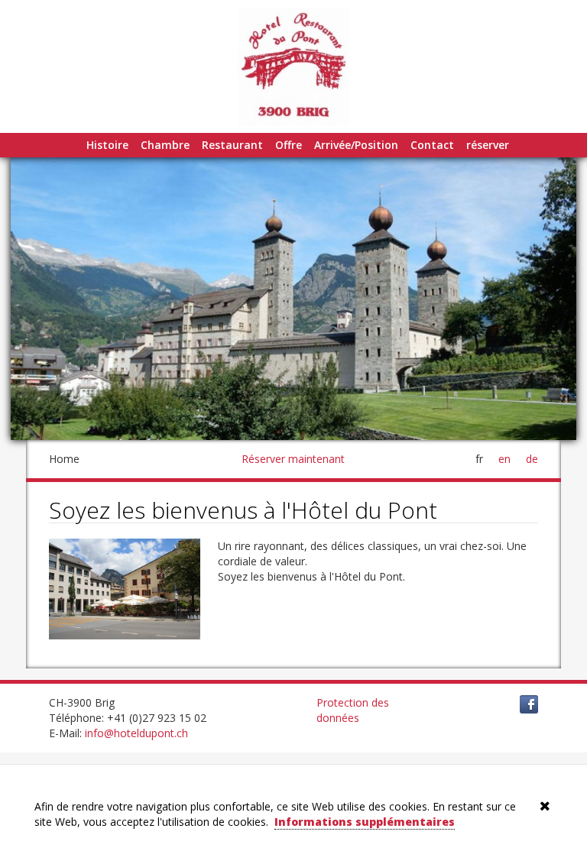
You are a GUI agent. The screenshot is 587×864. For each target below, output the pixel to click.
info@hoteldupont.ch (136, 733)
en (504, 458)
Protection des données (352, 710)
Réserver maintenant (293, 458)
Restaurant (232, 145)
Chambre (165, 145)
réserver (487, 145)
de (532, 458)
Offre (288, 145)
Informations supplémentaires (364, 821)
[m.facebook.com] (529, 703)
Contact (432, 145)
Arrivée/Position (356, 145)
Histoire (107, 145)
